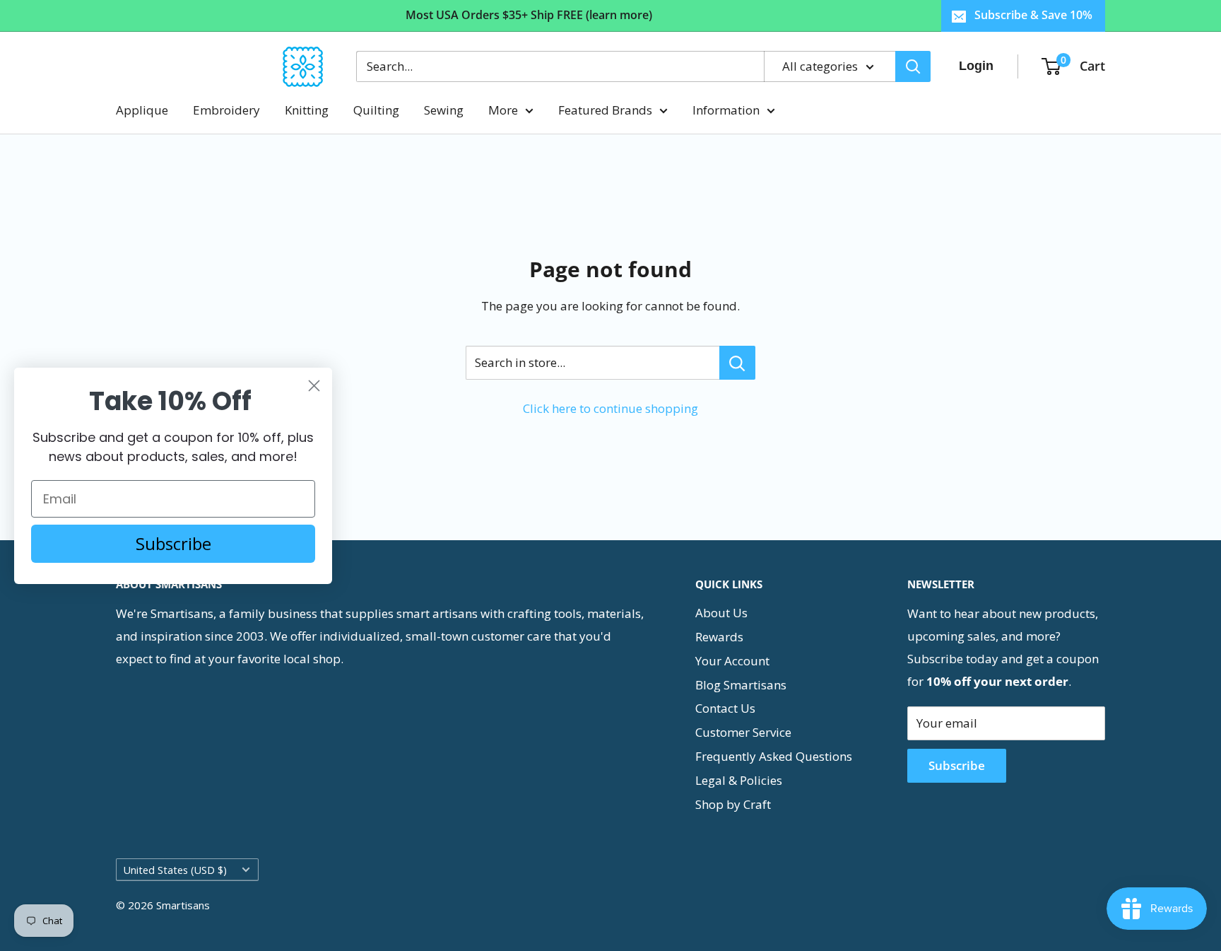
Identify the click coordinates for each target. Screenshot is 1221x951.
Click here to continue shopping (610, 408)
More (503, 110)
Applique (142, 110)
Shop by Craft (733, 804)
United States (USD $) (175, 870)
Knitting (307, 110)
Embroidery (226, 110)
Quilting (376, 110)
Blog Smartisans (740, 685)
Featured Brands (605, 110)
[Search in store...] (737, 363)
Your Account (732, 661)
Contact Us (725, 708)
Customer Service (743, 732)
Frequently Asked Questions (773, 756)
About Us (721, 613)
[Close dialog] (314, 385)
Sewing (444, 110)
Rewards (719, 637)
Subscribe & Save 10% (1033, 15)
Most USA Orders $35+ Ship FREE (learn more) (529, 15)
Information (726, 110)
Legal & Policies (738, 780)
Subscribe (956, 765)
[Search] (913, 66)
